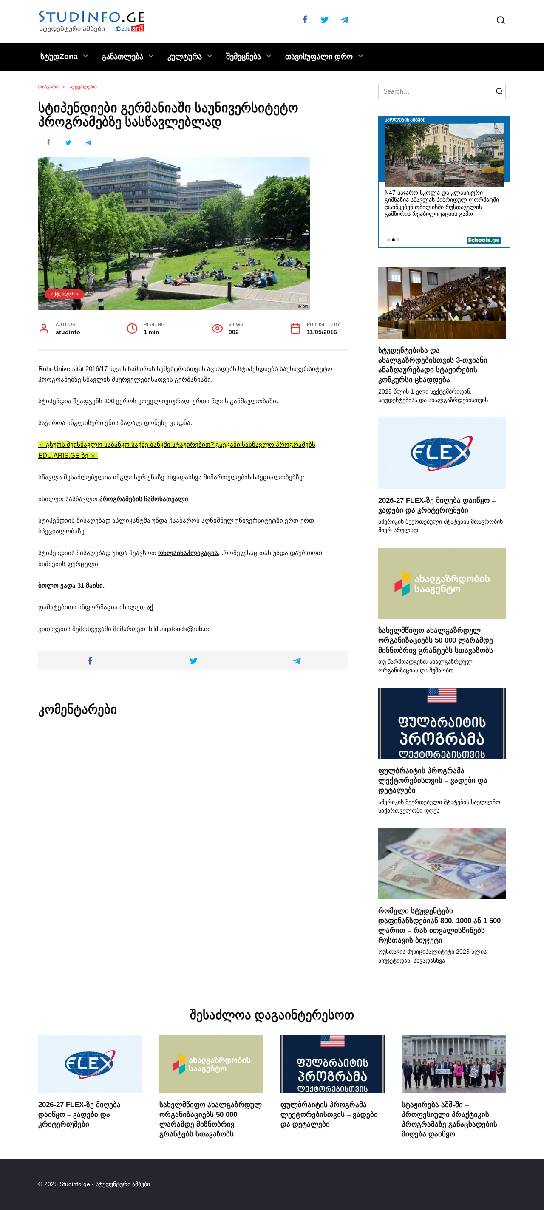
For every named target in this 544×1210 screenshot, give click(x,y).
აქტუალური (64, 293)
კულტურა (184, 56)
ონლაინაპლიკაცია (188, 552)
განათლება (122, 56)
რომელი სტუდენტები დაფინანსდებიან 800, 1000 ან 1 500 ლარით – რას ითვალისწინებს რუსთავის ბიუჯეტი (439, 925)
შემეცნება (243, 56)
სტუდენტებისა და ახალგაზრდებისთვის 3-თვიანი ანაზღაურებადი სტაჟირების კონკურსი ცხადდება (432, 364)
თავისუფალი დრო (319, 56)
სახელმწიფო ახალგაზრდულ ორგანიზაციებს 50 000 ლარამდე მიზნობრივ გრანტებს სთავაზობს (435, 640)
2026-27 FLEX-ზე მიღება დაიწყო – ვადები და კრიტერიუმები (79, 1114)
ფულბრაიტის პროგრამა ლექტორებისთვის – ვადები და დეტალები (432, 780)
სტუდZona (59, 56)
